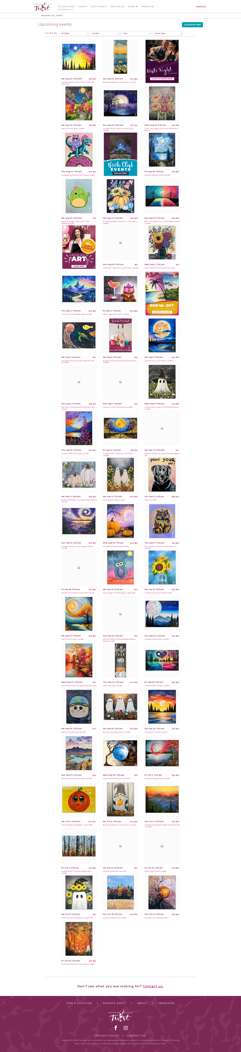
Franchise (147, 7)
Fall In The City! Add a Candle (72, 129)
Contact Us (136, 1035)
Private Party (114, 1003)
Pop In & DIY (117, 7)
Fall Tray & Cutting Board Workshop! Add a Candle (78, 408)
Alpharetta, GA (65, 9)
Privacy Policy (107, 1035)
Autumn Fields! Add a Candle (114, 918)
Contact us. (153, 986)
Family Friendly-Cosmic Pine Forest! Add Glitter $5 (77, 83)
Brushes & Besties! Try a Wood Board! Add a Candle (79, 501)
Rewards (201, 7)
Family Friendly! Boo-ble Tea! (114, 871)
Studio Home (66, 7)
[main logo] (42, 3)
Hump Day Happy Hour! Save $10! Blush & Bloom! (161, 129)
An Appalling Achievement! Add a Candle (78, 175)
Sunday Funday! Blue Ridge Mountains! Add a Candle (162, 826)
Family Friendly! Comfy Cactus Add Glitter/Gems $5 (75, 222)
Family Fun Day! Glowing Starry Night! (118, 407)
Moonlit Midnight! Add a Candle (157, 778)
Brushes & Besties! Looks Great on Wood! (119, 82)
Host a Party (99, 7)
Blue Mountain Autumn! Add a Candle (76, 778)
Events (82, 7)
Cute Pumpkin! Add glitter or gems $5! (76, 825)
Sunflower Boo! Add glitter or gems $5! (77, 918)
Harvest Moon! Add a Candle (156, 918)
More (131, 7)
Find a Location (79, 1003)
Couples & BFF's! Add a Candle (157, 686)
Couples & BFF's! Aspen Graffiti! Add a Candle (76, 872)
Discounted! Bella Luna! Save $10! (116, 778)
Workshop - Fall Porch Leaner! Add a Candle (120, 268)
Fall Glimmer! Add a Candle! (72, 639)
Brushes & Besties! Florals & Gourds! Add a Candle (120, 222)
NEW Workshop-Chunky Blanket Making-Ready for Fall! (119, 640)
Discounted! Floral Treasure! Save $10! (160, 268)
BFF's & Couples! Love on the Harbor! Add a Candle (162, 222)
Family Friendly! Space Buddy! (73, 732)
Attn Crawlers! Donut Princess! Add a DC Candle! (161, 547)
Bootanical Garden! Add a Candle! (116, 732)
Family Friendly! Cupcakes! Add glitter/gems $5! (162, 454)
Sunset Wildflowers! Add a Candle (75, 453)
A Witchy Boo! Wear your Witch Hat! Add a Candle (162, 408)
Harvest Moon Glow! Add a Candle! (158, 361)
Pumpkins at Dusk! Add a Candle (116, 546)
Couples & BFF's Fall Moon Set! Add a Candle (118, 454)
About (142, 1003)
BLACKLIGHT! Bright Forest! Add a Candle (78, 593)
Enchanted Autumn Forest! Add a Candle (77, 964)
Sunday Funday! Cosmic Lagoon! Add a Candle (77, 547)
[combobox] (74, 33)
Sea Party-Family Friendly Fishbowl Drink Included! (77, 362)
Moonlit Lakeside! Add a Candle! (157, 175)
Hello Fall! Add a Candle (112, 686)
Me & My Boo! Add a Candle (114, 500)
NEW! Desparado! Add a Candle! (116, 314)
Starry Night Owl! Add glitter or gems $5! (119, 593)
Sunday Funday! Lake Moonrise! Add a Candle (118, 129)
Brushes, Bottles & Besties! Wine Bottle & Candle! (119, 362)
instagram (126, 1027)
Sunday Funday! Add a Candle (157, 639)
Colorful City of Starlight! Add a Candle (76, 314)
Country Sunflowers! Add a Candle (158, 593)
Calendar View (192, 25)
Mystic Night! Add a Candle (155, 871)
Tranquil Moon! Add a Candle (156, 732)
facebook (115, 1027)
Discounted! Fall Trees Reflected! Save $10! (78, 686)
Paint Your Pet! (151, 500)
